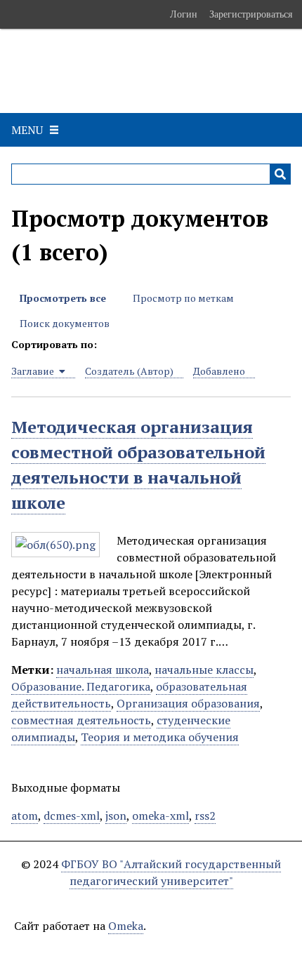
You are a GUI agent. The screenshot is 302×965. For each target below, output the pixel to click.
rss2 (205, 815)
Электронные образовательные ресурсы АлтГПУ (146, 70)
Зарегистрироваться (250, 14)
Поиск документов (65, 323)
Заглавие (33, 371)
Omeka (125, 925)
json (115, 815)
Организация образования (188, 703)
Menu (27, 130)
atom (24, 815)
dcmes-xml (72, 815)
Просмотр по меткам (183, 298)
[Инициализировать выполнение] (280, 174)
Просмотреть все (63, 298)
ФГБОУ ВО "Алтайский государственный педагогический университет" (171, 872)
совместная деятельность (81, 720)
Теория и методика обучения (160, 737)
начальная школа (102, 669)
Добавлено (219, 371)
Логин (183, 14)
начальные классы (204, 669)
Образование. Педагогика (80, 686)
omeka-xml (160, 815)
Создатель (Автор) (129, 371)
